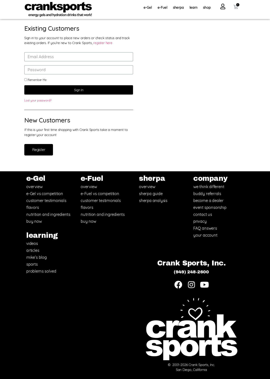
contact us (202, 214)
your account (205, 235)
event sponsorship (210, 207)
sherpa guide (151, 193)
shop (207, 7)
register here (102, 43)
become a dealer (208, 200)
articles (32, 250)
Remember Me (36, 79)
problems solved (41, 271)
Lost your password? (37, 100)
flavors (32, 207)
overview (34, 186)
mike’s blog (36, 257)
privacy (200, 221)
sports (32, 264)
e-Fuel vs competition (100, 193)
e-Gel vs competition (44, 193)
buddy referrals (207, 193)
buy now (34, 221)
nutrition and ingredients (48, 214)
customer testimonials (46, 200)
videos (32, 243)
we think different (208, 186)
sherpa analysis (153, 200)
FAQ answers (205, 228)
